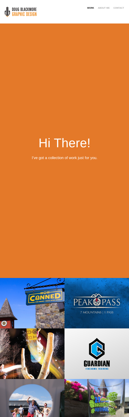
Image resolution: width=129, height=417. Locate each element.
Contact (118, 8)
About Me (104, 8)
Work (90, 8)
